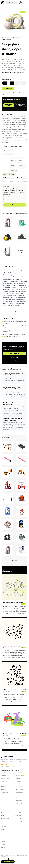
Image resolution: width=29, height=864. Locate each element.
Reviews (3, 823)
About (2, 810)
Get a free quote (13, 205)
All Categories (4, 786)
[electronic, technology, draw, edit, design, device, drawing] (21, 446)
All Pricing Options (5, 818)
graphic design (13, 162)
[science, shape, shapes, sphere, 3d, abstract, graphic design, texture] (21, 524)
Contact (3, 829)
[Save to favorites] (26, 43)
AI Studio (18, 772)
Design (10, 150)
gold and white (22, 168)
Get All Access (14, 357)
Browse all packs (21, 177)
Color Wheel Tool (19, 786)
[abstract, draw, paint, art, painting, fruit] (21, 472)
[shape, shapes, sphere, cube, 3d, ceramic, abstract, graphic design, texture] (7, 524)
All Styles (3, 789)
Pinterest (3, 847)
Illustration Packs (5, 772)
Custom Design (19, 792)
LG (23, 83)
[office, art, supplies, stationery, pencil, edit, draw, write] (21, 459)
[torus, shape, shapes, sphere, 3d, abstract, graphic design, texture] (7, 237)
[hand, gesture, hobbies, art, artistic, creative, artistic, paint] (21, 550)
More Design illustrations (8, 177)
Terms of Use (18, 818)
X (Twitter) (3, 836)
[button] (20, 2)
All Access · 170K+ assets (20, 105)
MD (17, 83)
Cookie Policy (18, 815)
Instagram (3, 838)
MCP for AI (17, 797)
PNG (4, 83)
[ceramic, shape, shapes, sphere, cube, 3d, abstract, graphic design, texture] (7, 223)
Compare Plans (19, 803)
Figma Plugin (18, 781)
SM (12, 83)
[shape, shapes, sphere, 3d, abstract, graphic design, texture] (21, 537)
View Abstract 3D (14, 353)
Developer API (18, 795)
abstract (20, 160)
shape (16, 157)
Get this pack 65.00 (8, 105)
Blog (2, 812)
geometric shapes (22, 165)
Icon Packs (3, 775)
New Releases (4, 781)
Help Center (3, 826)
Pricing (2, 815)
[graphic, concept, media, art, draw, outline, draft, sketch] (7, 446)
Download (9, 88)
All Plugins (17, 778)
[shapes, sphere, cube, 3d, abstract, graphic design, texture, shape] (7, 537)
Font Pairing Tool (19, 789)
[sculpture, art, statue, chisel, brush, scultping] (7, 485)
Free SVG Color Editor (20, 784)
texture (20, 162)
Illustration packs (8, 37)
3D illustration (9, 154)
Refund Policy (18, 821)
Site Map (17, 823)
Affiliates (3, 821)
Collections (3, 784)
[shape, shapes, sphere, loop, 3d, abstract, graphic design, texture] (21, 511)
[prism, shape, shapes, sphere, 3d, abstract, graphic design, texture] (22, 237)
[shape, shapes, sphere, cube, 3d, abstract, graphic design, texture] (21, 498)
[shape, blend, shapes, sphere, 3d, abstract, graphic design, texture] (7, 251)
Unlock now (20, 72)
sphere (11, 160)
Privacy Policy (18, 812)
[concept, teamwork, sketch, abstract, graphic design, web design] (21, 485)
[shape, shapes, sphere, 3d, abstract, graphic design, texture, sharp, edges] (22, 223)
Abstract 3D (16, 37)
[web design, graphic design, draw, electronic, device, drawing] (7, 472)
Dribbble (3, 841)
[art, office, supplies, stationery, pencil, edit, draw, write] (7, 459)
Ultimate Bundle (4, 792)
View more (14, 560)
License (17, 810)
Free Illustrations (5, 778)
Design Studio (19, 775)
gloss (11, 157)
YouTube (3, 844)
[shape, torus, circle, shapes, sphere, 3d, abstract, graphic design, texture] (7, 511)
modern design (13, 168)
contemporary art (13, 170)
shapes (21, 157)
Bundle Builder (18, 800)
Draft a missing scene (14, 361)
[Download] (10, 449)
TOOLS (17, 770)
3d (15, 160)
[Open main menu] (26, 2)
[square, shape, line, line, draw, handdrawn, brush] (7, 498)
